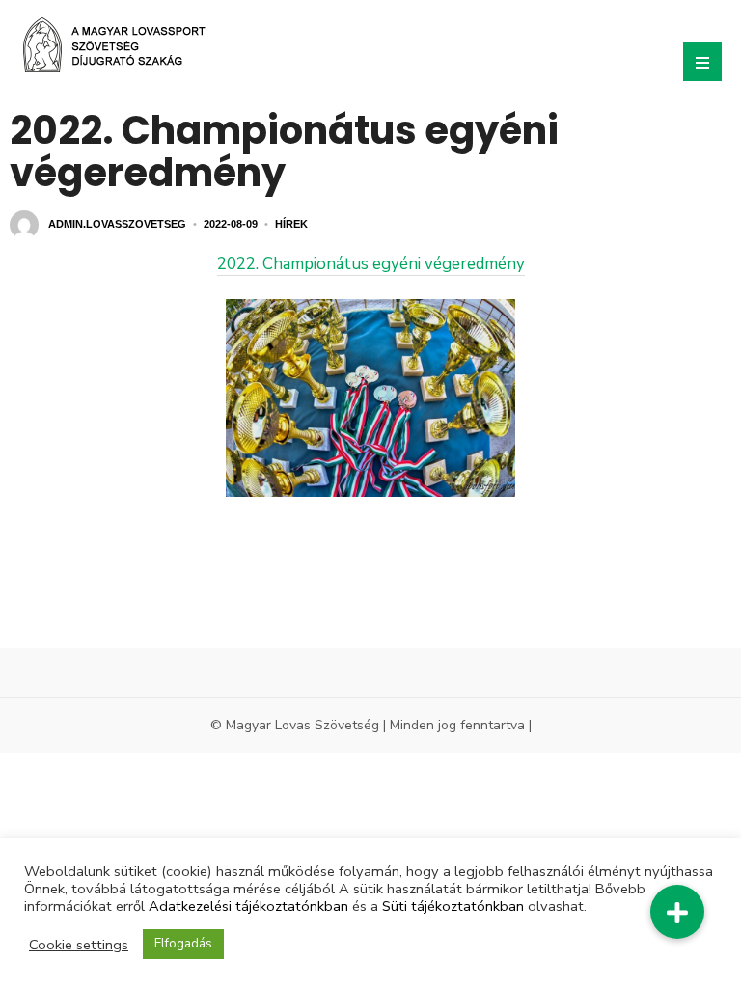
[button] (677, 912)
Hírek (291, 224)
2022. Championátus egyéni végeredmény (371, 264)
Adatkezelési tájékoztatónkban (248, 906)
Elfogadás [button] (183, 943)
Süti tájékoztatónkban (453, 906)
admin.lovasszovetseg (117, 224)
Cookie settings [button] (78, 944)
